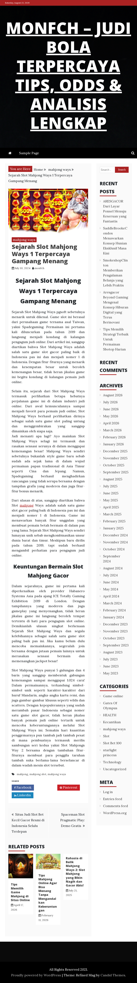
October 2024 (114, 549)
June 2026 (111, 409)
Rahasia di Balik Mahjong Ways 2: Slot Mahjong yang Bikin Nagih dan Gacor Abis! (75, 871)
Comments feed (115, 806)
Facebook (23, 787)
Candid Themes (113, 975)
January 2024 (113, 617)
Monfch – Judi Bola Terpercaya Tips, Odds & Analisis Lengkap (68, 75)
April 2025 (111, 507)
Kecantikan (112, 722)
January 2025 (113, 528)
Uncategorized (114, 769)
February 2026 (114, 437)
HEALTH (109, 715)
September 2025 (115, 472)
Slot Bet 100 (112, 743)
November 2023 (115, 631)
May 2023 (110, 673)
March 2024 (112, 603)
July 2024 (110, 575)
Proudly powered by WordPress (36, 975)
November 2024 (115, 542)
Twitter (46, 787)
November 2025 (115, 458)
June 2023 (111, 666)
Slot (106, 736)
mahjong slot (37, 774)
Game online (113, 696)
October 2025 (113, 465)
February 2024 (114, 610)
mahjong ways (24, 240)
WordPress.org (114, 813)
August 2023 (112, 652)
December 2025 (115, 451)
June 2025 (110, 493)
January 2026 (113, 444)
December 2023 (115, 624)
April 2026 (111, 423)
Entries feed (112, 799)
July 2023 (110, 659)
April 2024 (111, 596)
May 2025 (110, 500)
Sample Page (29, 153)
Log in (108, 792)
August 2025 (112, 479)
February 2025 (114, 521)
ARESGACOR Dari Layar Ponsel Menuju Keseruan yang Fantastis (114, 211)
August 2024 (113, 568)
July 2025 (110, 486)
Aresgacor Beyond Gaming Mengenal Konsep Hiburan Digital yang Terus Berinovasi (115, 307)
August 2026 (112, 395)
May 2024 (110, 589)
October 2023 (113, 638)
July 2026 (110, 402)
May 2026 (110, 416)
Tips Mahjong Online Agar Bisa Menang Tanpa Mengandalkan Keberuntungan (47, 892)
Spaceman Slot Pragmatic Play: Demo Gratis (72, 820)
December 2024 (115, 535)
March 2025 (112, 514)
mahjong (26, 505)
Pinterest (69, 787)
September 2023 (116, 645)
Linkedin (23, 795)
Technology (112, 762)
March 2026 (112, 430)
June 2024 (111, 582)
